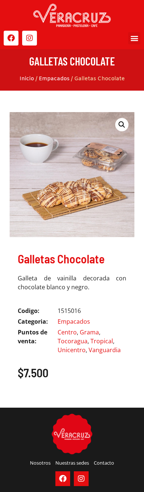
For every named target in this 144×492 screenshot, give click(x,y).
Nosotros (40, 462)
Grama (89, 332)
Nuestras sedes (72, 462)
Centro (67, 332)
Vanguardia (105, 350)
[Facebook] (11, 38)
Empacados (54, 78)
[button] (134, 38)
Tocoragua (73, 341)
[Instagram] (29, 38)
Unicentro (72, 350)
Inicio (27, 78)
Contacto (104, 462)
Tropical (101, 341)
